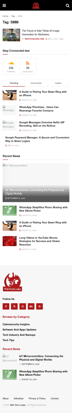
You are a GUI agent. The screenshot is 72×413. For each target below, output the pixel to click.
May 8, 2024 (52, 39)
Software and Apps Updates (19, 329)
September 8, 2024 (16, 198)
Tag (13, 15)
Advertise (18, 398)
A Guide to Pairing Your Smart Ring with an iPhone (43, 93)
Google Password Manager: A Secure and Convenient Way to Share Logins (37, 139)
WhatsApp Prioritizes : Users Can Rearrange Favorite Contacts (39, 108)
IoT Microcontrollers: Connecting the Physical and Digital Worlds (34, 192)
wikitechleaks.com (34, 39)
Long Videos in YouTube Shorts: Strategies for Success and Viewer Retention (39, 241)
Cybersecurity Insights (16, 324)
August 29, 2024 (29, 215)
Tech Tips (8, 340)
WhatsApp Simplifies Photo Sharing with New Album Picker (43, 208)
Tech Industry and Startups (19, 334)
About (6, 398)
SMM (19, 15)
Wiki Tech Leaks (18, 404)
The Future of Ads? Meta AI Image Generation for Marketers (40, 32)
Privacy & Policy (37, 398)
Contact (55, 398)
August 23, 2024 (29, 230)
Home (5, 15)
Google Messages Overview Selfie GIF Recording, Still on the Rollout (42, 124)
